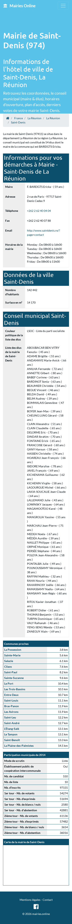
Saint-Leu (10, 717)
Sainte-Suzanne (14, 678)
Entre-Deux (11, 694)
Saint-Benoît (12, 740)
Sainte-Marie (12, 655)
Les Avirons (11, 711)
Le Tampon (10, 734)
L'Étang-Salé (11, 728)
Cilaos (8, 666)
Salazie (8, 661)
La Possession (12, 649)
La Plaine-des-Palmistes (19, 745)
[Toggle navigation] (63, 6)
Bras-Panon (11, 706)
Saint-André (11, 723)
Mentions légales (30, 899)
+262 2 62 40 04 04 (39, 210)
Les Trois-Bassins (14, 689)
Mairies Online (22, 5)
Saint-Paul (10, 672)
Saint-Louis (11, 700)
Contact (48, 899)
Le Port (8, 683)
